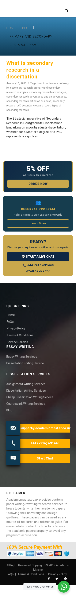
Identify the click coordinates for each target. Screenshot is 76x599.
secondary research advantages (47, 92)
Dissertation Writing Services (26, 390)
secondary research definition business (28, 101)
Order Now (38, 184)
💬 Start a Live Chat (38, 256)
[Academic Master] (32, 7)
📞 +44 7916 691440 (38, 265)
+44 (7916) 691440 (45, 443)
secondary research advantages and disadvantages (36, 96)
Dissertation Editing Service (25, 363)
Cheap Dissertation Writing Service (29, 397)
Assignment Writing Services (26, 384)
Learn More (38, 223)
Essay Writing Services (21, 356)
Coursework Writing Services (25, 403)
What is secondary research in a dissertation (29, 70)
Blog (26, 28)
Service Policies (17, 342)
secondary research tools (36, 105)
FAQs (10, 321)
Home (11, 28)
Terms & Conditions (20, 335)
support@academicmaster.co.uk (45, 428)
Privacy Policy (16, 328)
